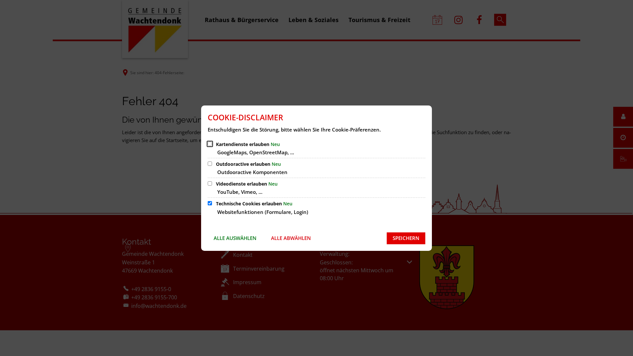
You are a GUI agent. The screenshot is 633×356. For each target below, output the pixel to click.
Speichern (406, 238)
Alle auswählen (235, 238)
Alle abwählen (291, 238)
